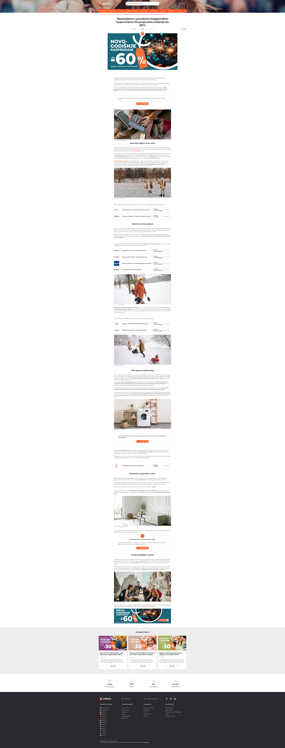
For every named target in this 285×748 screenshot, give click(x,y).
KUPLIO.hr (103, 14)
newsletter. (147, 457)
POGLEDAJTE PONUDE (142, 103)
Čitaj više (112, 666)
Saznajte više (147, 742)
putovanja (163, 559)
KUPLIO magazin (111, 14)
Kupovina (119, 14)
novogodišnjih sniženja (149, 605)
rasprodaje (136, 151)
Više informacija (142, 548)
